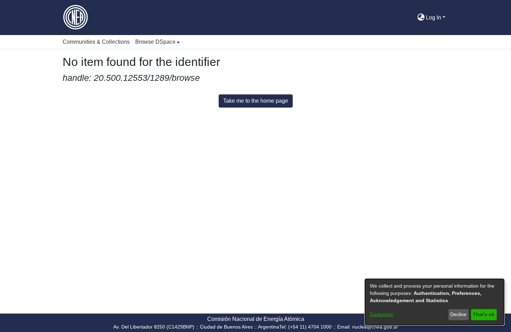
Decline (458, 314)
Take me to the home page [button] (255, 101)
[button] (411, 18)
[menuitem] (157, 42)
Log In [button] (434, 17)
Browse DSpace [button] (155, 42)
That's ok (484, 314)
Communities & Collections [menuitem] (96, 42)
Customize (381, 314)
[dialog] (434, 302)
